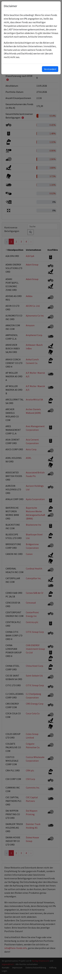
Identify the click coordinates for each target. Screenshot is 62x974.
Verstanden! (50, 69)
